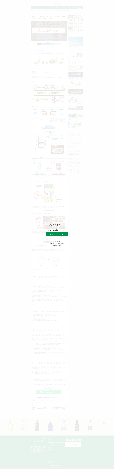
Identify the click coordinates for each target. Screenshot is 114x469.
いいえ (62, 234)
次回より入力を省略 (57, 241)
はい (51, 234)
